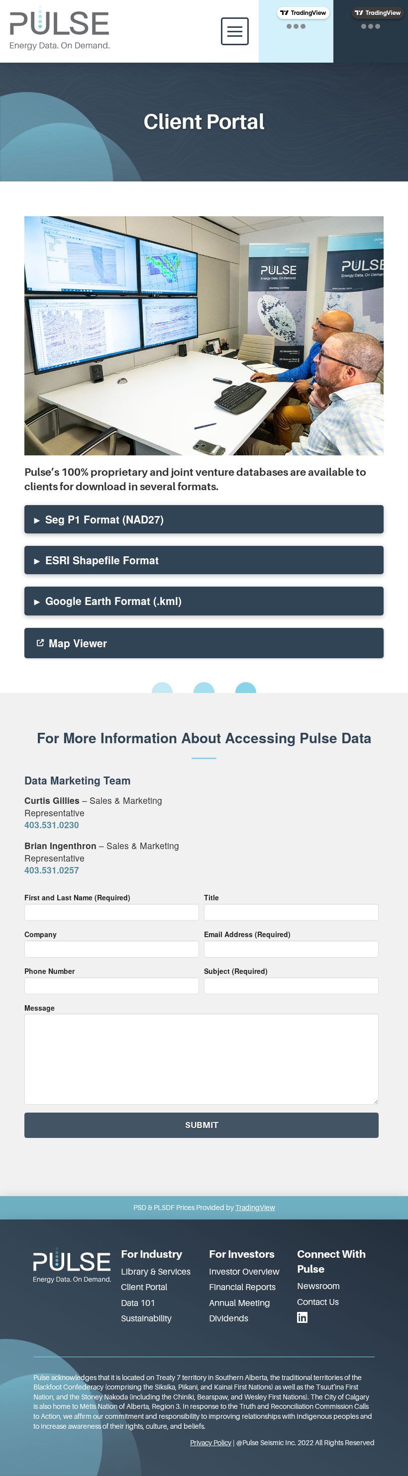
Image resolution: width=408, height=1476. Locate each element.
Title (211, 897)
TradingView (255, 1208)
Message (39, 1008)
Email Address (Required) (247, 934)
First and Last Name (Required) (77, 897)
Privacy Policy (210, 1443)
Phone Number (49, 971)
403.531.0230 (51, 824)
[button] (235, 31)
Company (40, 934)
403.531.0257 (51, 870)
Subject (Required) (236, 971)
